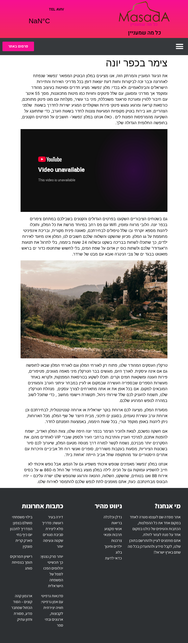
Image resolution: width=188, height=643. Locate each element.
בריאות (116, 522)
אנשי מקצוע (113, 528)
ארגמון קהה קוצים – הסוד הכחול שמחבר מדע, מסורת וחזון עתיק (21, 607)
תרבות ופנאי (113, 534)
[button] (180, 46)
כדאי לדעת (113, 558)
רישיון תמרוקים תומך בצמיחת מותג (21, 562)
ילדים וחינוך (113, 546)
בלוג (119, 552)
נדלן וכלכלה (113, 517)
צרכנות (116, 540)
